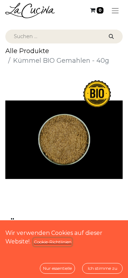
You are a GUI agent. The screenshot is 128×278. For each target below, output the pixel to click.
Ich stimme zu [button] (102, 268)
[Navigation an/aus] (115, 10)
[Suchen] (111, 36)
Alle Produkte (27, 51)
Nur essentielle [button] (57, 268)
